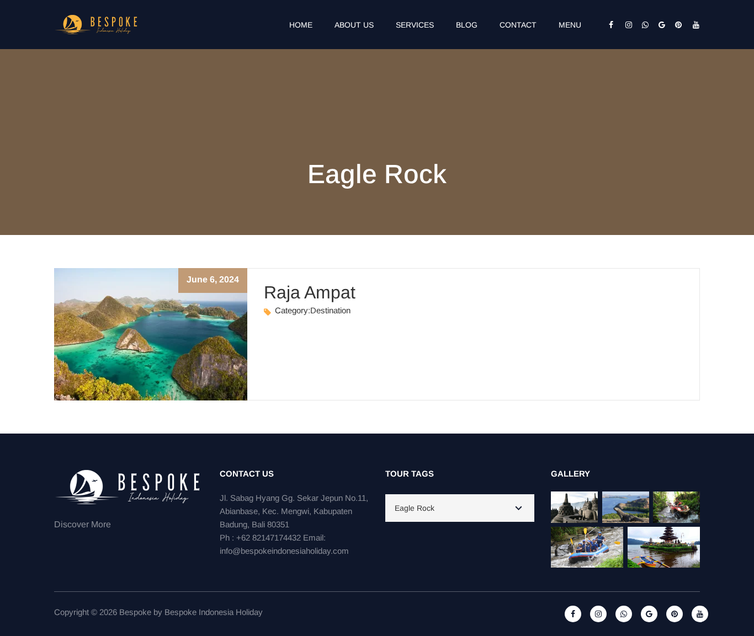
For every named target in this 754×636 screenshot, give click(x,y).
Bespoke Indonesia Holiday (213, 612)
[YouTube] (691, 25)
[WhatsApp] (642, 25)
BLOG (466, 24)
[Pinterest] (675, 25)
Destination (330, 310)
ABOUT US (354, 24)
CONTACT (518, 24)
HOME (300, 24)
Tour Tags (409, 473)
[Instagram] (625, 25)
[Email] (658, 25)
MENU (570, 24)
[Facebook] (609, 25)
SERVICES (415, 24)
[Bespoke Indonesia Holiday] (96, 23)
